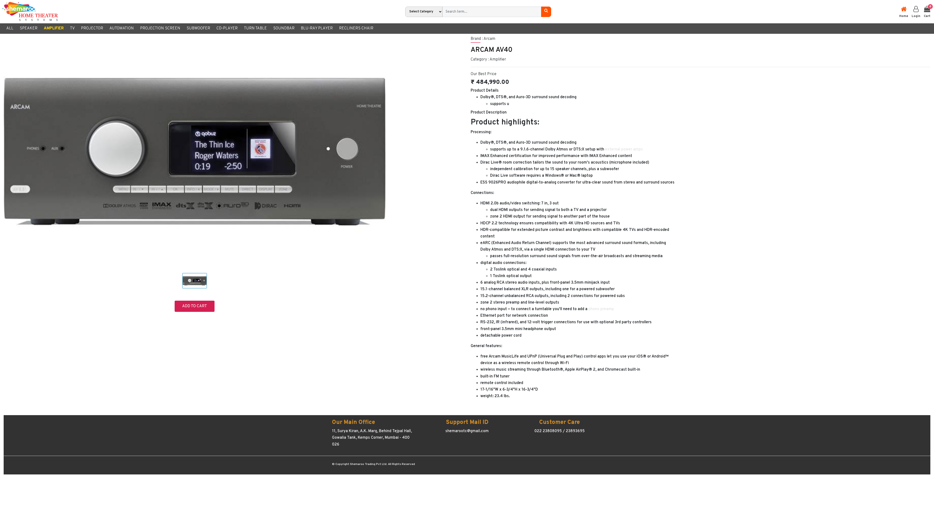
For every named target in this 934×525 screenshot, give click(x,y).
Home (903, 16)
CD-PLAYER (227, 28)
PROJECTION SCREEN (160, 28)
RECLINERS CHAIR (356, 28)
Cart (927, 11)
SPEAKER (28, 28)
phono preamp (601, 309)
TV (72, 28)
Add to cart (194, 306)
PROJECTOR (92, 28)
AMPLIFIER (54, 28)
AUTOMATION (121, 28)
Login (916, 16)
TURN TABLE (255, 28)
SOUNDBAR (284, 28)
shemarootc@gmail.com (467, 431)
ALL (9, 28)
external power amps (624, 149)
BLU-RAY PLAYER (317, 28)
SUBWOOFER (198, 28)
